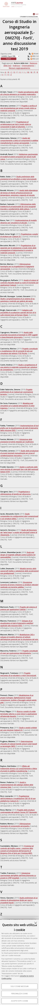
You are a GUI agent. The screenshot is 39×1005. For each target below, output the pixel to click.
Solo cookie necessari (19, 986)
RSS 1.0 (35, 56)
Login (36, 14)
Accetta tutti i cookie (19, 1001)
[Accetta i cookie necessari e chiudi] (35, 923)
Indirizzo (16, 65)
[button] (8, 59)
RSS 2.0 (35, 59)
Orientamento (28, 65)
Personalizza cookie (19, 994)
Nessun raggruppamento (19, 68)
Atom (35, 53)
